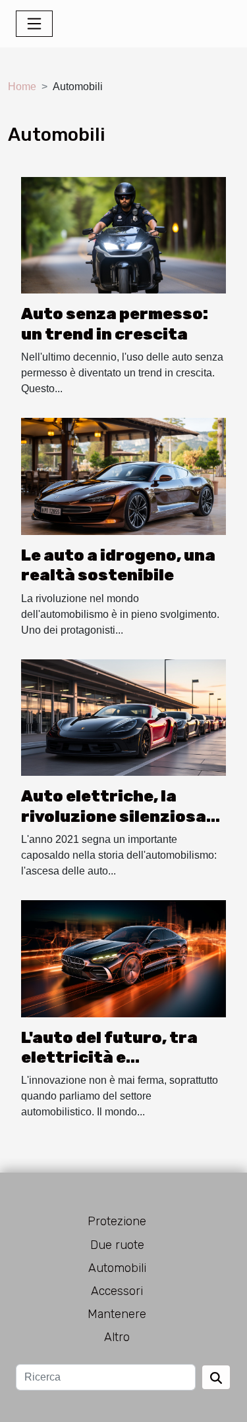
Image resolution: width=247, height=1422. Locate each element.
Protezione (117, 1221)
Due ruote (117, 1245)
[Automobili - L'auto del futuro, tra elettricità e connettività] (123, 957)
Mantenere (117, 1314)
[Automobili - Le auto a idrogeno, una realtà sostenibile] (123, 475)
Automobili (117, 1268)
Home (22, 86)
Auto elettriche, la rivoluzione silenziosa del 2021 (113, 816)
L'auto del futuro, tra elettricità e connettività (109, 1057)
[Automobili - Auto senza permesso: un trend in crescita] (123, 234)
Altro (117, 1337)
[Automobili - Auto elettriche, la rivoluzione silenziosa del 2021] (123, 717)
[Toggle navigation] (34, 24)
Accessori (117, 1291)
